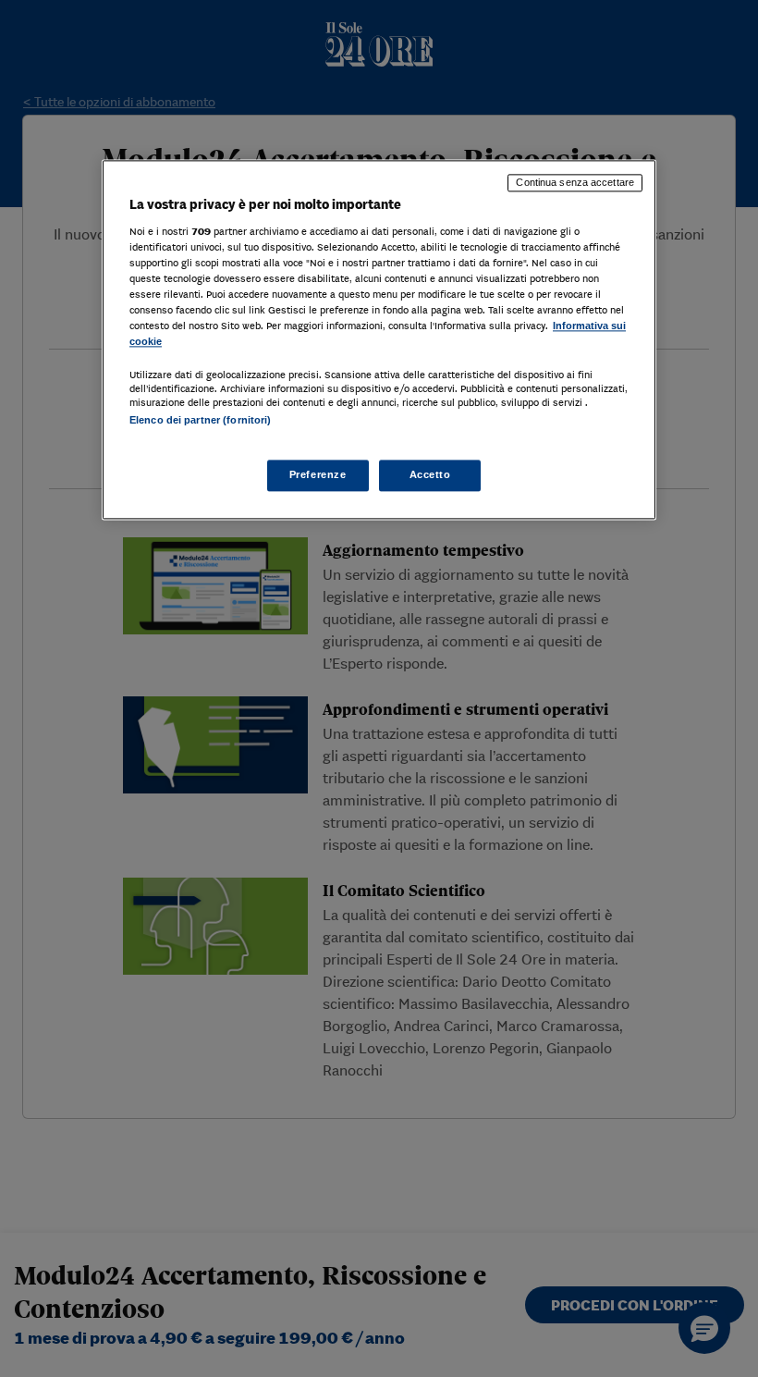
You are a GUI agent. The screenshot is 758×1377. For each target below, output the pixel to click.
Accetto (430, 474)
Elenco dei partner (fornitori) (200, 420)
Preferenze (318, 474)
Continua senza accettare (575, 183)
